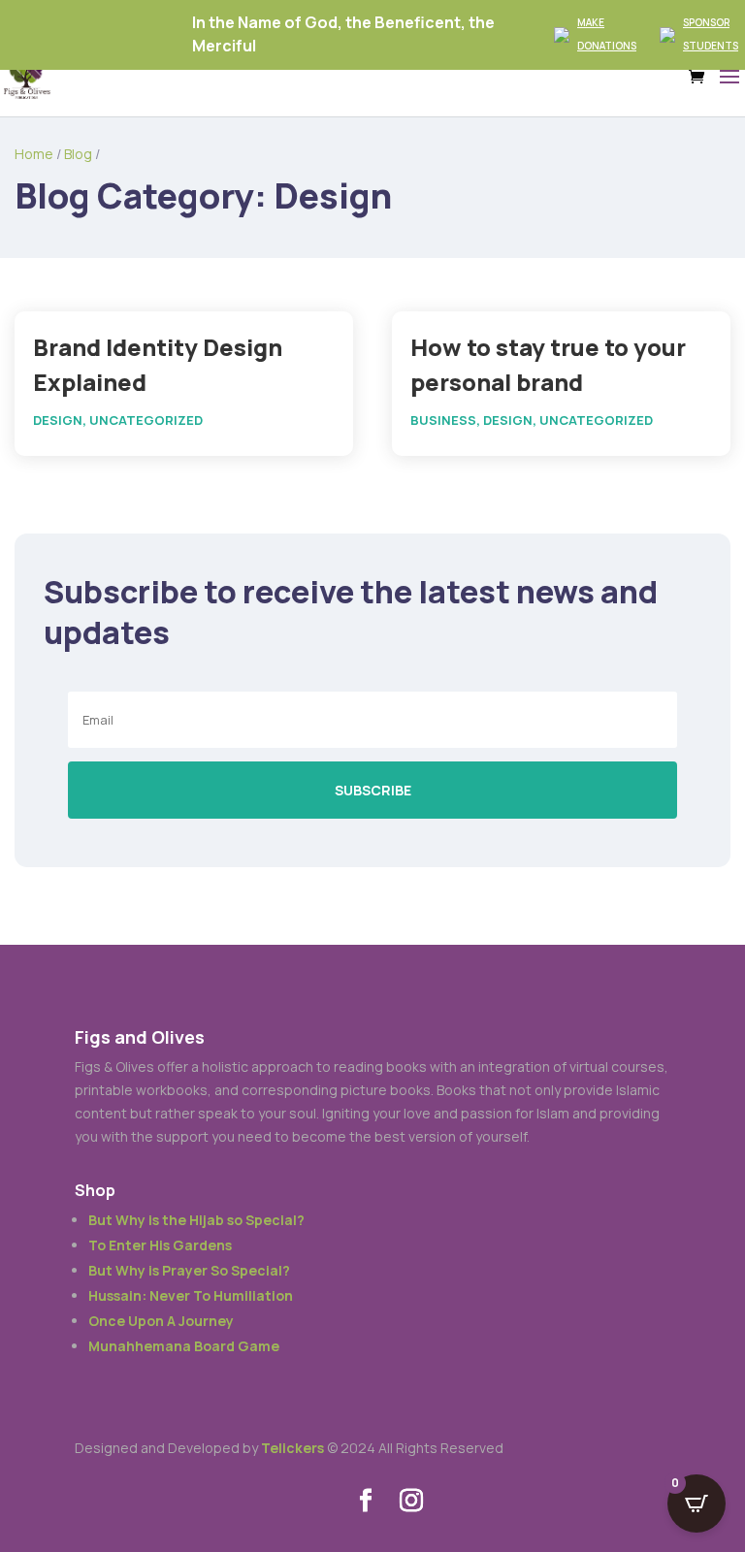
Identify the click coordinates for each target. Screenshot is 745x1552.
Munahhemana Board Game (183, 1346)
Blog (78, 154)
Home (34, 154)
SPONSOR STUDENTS (710, 34)
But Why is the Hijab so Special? (196, 1220)
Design (57, 420)
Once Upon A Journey (161, 1320)
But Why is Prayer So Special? (189, 1270)
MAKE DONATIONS (606, 34)
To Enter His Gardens (160, 1245)
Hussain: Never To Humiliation (190, 1295)
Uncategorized (146, 420)
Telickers (292, 1448)
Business (443, 420)
